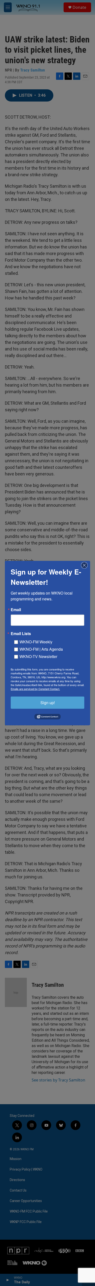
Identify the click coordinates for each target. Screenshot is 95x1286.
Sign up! (47, 702)
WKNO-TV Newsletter (38, 656)
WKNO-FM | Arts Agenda (41, 649)
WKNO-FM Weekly (35, 641)
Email (16, 609)
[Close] (86, 565)
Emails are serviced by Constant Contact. (35, 688)
